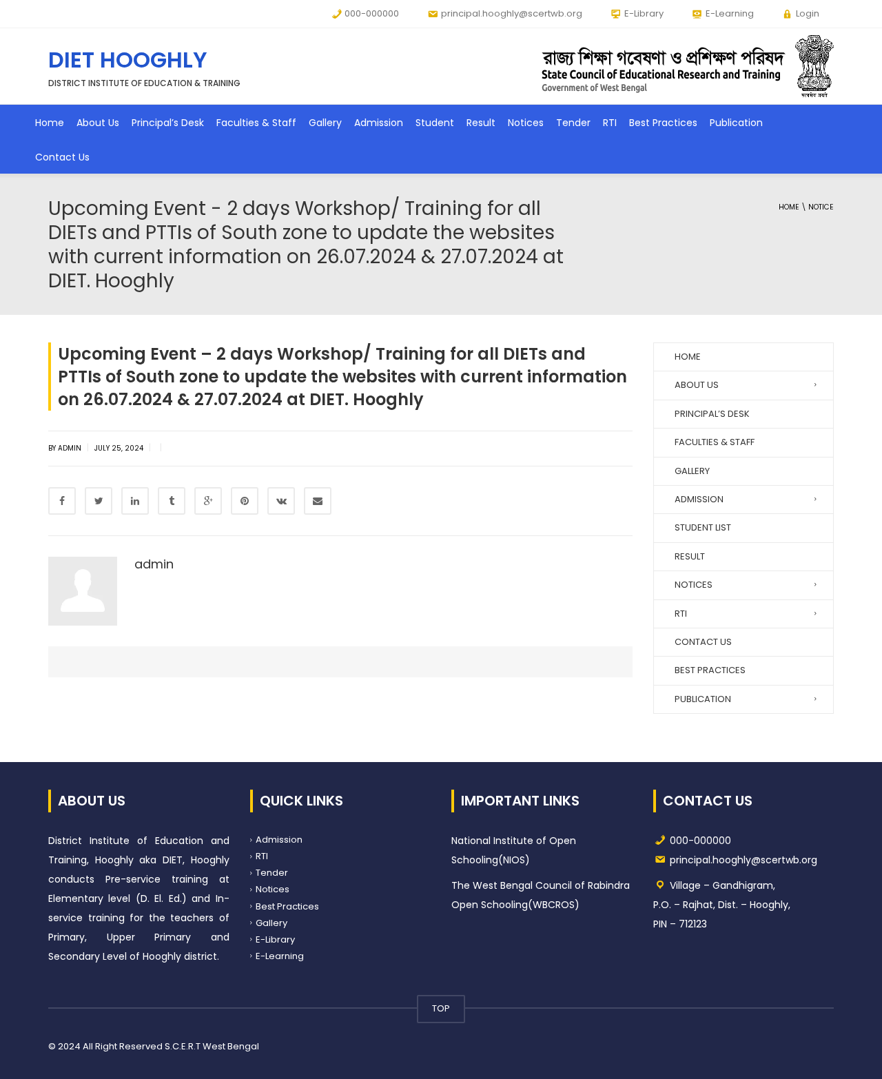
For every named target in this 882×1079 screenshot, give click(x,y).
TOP (441, 1008)
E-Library (275, 939)
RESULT (690, 556)
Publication (736, 123)
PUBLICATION (703, 699)
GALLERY (692, 470)
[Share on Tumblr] (171, 501)
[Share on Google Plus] (208, 501)
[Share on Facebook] (62, 501)
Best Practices (663, 123)
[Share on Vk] (281, 501)
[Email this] (317, 501)
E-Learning (280, 956)
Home (49, 123)
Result (480, 123)
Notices (526, 123)
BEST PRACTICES (710, 670)
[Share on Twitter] (98, 501)
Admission (378, 123)
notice (821, 207)
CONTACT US (703, 641)
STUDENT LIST (703, 527)
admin (154, 564)
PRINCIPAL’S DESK (712, 413)
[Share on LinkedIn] (135, 501)
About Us (97, 123)
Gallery (325, 123)
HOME (688, 356)
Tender (573, 123)
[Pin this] (244, 501)
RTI (610, 123)
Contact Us (62, 157)
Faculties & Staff (256, 123)
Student (435, 123)
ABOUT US (697, 384)
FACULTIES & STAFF (715, 442)
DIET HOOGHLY (127, 59)
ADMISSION (699, 499)
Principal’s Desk (168, 123)
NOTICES (693, 584)
